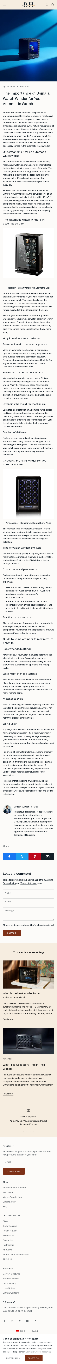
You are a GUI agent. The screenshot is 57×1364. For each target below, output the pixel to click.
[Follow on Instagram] (12, 1321)
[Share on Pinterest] (35, 856)
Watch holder (9, 1202)
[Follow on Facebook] (4, 1321)
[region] (28, 1117)
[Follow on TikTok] (34, 1321)
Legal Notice (9, 1288)
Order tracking (10, 1226)
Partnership (8, 1245)
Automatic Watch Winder (14, 1187)
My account (8, 1235)
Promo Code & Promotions (16, 1254)
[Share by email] (47, 856)
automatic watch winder (23, 219)
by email (28, 1311)
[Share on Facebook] (9, 856)
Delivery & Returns (11, 1274)
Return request (10, 1230)
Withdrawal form (11, 1293)
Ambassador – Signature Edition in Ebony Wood (28, 523)
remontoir (25, 86)
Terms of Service (28, 883)
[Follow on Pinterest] (19, 1321)
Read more (8, 1019)
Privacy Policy (9, 883)
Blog (5, 1206)
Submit (11, 933)
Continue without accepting (38, 1352)
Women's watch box (12, 1197)
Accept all (33, 1358)
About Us (7, 1249)
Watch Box (8, 1192)
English (35, 1331)
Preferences (13, 1358)
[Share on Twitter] (22, 856)
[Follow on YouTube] (27, 1321)
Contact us (8, 1240)
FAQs (5, 1221)
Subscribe (14, 1171)
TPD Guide (8, 1259)
